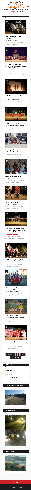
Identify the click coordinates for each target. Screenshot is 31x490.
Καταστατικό (10, 374)
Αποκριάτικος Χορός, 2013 (13, 176)
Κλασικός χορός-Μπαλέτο (18, 125)
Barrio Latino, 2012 (10, 342)
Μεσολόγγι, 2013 (10, 150)
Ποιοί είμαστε (10, 370)
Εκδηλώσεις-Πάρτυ (17, 178)
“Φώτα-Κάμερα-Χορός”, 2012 (13, 202)
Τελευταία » (17, 357)
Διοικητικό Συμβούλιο (12, 378)
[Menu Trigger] (28, 7)
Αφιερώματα (15, 40)
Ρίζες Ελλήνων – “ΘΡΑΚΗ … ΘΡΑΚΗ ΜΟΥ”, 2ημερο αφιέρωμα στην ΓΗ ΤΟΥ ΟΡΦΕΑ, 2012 (15, 230)
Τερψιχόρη (9, 40)
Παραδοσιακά (16, 99)
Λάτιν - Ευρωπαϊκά (17, 344)
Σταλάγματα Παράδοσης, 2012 (14, 260)
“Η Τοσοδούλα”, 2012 (11, 316)
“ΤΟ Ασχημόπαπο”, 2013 (12, 124)
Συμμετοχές (15, 151)
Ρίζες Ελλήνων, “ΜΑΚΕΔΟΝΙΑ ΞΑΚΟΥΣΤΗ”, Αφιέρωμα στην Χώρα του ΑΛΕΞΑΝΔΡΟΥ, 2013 (15, 66)
